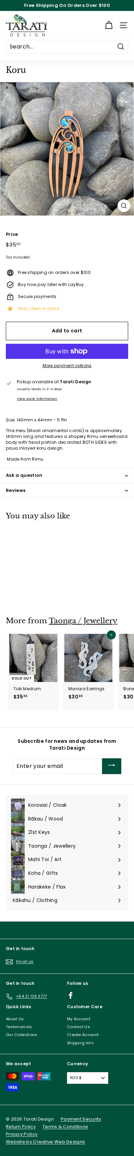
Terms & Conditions (65, 1126)
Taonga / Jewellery (83, 620)
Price (12, 234)
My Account (78, 1019)
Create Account (83, 1034)
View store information (37, 398)
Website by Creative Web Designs (45, 1141)
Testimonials (19, 1027)
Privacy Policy (21, 1134)
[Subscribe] (111, 766)
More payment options (67, 365)
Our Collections (21, 1034)
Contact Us (78, 1027)
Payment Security (81, 1119)
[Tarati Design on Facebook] (70, 995)
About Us (15, 1019)
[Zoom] (124, 205)
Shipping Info (80, 1043)
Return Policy (21, 1126)
